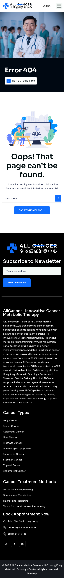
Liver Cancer (10, 437)
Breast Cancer (11, 426)
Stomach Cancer (12, 459)
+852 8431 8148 (17, 534)
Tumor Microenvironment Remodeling (24, 506)
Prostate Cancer (12, 442)
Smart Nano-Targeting (15, 500)
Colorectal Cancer (13, 431)
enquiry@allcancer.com (22, 527)
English (46, 5)
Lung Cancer (10, 420)
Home (15, 81)
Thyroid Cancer (12, 465)
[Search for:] (32, 198)
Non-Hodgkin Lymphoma (17, 448)
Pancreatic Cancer (13, 454)
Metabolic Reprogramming (18, 489)
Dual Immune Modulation (17, 495)
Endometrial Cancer (14, 470)
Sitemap (32, 573)
